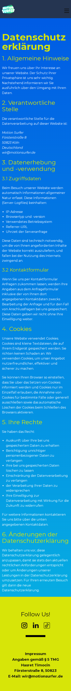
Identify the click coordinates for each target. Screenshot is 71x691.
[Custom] (46, 625)
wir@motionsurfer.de (19, 152)
